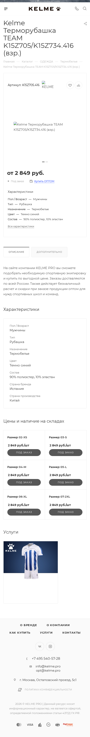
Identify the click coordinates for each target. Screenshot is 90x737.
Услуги (46, 632)
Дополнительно (49, 251)
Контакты (71, 632)
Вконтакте (39, 646)
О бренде (28, 625)
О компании (58, 625)
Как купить (19, 632)
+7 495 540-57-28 (46, 658)
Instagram (50, 646)
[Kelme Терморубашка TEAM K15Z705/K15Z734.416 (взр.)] (45, 127)
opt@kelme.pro (48, 670)
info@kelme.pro (48, 666)
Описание (16, 251)
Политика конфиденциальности (48, 689)
